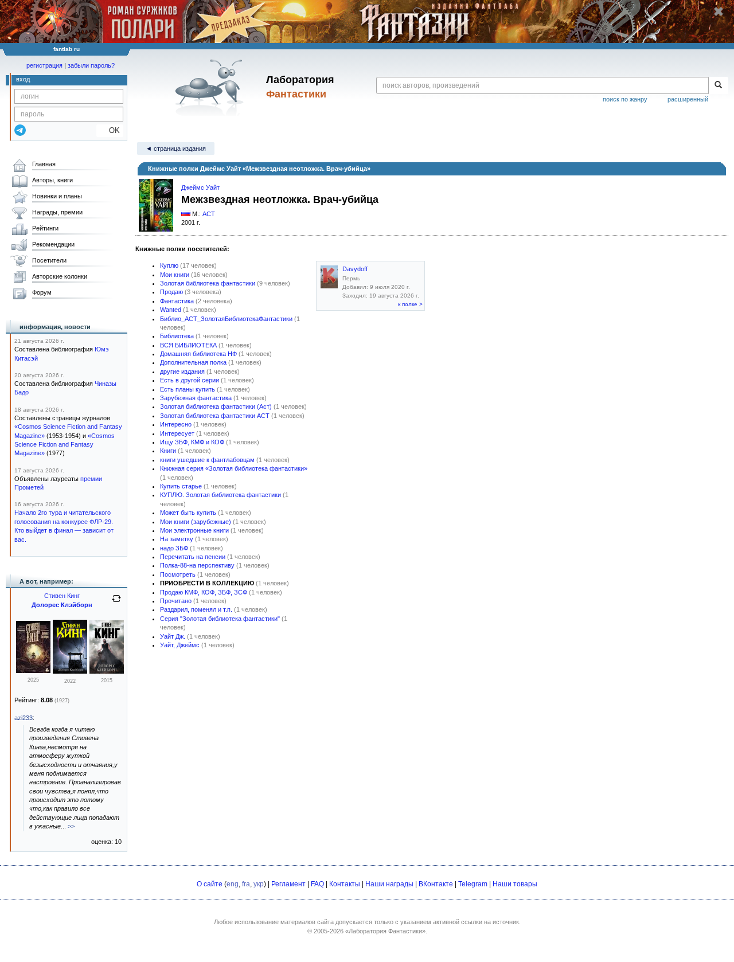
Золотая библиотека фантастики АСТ (215, 415)
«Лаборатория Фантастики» (385, 931)
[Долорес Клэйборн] (70, 671)
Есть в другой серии (189, 380)
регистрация (44, 65)
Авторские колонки (59, 276)
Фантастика (177, 301)
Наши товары (515, 884)
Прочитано (176, 600)
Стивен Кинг (62, 595)
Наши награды (389, 884)
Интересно (176, 424)
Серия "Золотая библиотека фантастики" (220, 618)
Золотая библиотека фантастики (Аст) (216, 406)
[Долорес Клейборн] (33, 670)
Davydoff (355, 268)
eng (233, 884)
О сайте (209, 884)
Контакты (344, 884)
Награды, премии (57, 212)
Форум (42, 292)
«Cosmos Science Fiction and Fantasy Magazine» (64, 444)
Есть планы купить (187, 389)
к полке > (410, 304)
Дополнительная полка (193, 362)
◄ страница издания (176, 148)
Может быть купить (188, 512)
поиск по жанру (625, 99)
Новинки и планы (57, 196)
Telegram (472, 884)
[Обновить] (116, 603)
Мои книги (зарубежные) (195, 521)
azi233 (23, 717)
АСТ (208, 213)
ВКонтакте (436, 884)
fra (246, 884)
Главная (44, 164)
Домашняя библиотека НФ (198, 353)
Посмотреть (178, 574)
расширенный (687, 99)
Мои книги (174, 274)
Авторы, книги (52, 180)
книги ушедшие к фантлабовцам (207, 459)
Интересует (177, 433)
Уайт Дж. (172, 636)
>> (71, 826)
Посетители (49, 260)
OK (110, 130)
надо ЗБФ (174, 548)
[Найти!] (718, 85)
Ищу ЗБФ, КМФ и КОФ (192, 442)
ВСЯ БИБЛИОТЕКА (188, 345)
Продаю (171, 291)
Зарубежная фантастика (196, 397)
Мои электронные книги (194, 530)
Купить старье (181, 486)
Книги (168, 450)
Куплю (169, 265)
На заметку (176, 538)
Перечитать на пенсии (192, 556)
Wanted (170, 309)
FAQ (317, 884)
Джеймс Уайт (200, 187)
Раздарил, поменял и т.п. (196, 609)
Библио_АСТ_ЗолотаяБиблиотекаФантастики (226, 318)
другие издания (182, 371)
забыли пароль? (91, 65)
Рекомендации (53, 244)
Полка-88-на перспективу (197, 565)
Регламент (288, 884)
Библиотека (177, 336)
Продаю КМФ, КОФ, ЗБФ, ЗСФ (203, 592)
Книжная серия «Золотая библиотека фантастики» (233, 468)
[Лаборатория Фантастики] (211, 87)
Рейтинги (45, 228)
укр (258, 884)
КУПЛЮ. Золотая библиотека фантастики (220, 494)
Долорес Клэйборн (62, 604)
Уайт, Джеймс (180, 645)
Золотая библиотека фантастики (207, 283)
